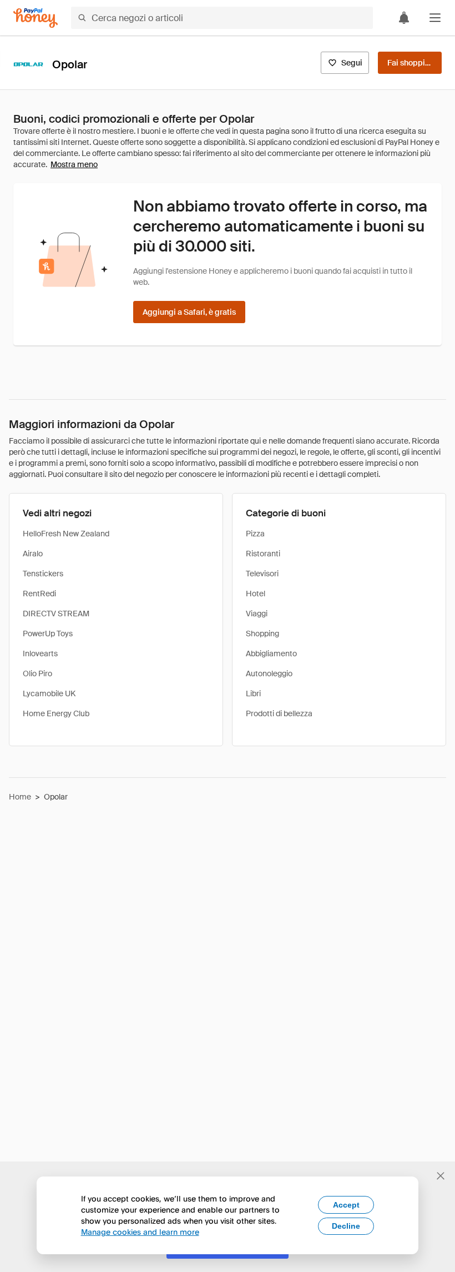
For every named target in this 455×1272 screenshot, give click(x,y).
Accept (346, 1204)
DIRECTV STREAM (56, 614)
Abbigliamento (271, 653)
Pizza (255, 534)
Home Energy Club (56, 713)
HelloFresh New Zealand (66, 534)
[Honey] (35, 18)
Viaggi (256, 614)
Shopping (262, 633)
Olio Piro (37, 673)
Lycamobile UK (49, 693)
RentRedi (39, 594)
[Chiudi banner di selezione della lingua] (440, 1176)
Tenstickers (43, 574)
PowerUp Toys (48, 633)
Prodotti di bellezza (279, 713)
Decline (346, 1225)
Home (20, 797)
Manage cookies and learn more (140, 1231)
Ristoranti (263, 554)
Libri (253, 693)
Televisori (262, 574)
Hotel (255, 594)
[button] (435, 18)
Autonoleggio (269, 673)
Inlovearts (40, 653)
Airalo (33, 554)
